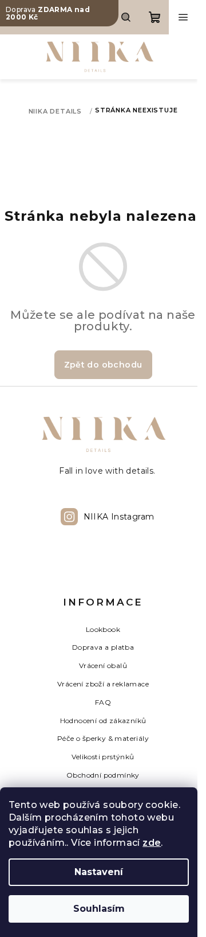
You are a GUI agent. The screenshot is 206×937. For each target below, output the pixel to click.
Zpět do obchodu (103, 365)
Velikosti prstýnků (103, 756)
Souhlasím (99, 908)
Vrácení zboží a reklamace (103, 684)
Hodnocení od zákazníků (103, 720)
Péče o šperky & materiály (103, 738)
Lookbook (103, 629)
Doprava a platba (103, 647)
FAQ (103, 702)
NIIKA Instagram (119, 517)
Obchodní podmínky (103, 775)
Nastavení (98, 871)
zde (151, 842)
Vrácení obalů (103, 665)
